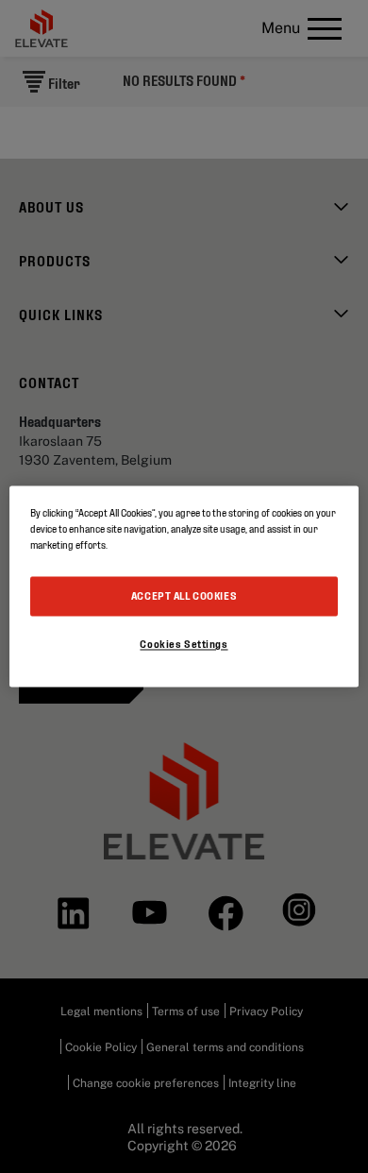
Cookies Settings (183, 644)
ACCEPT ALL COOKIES (184, 596)
